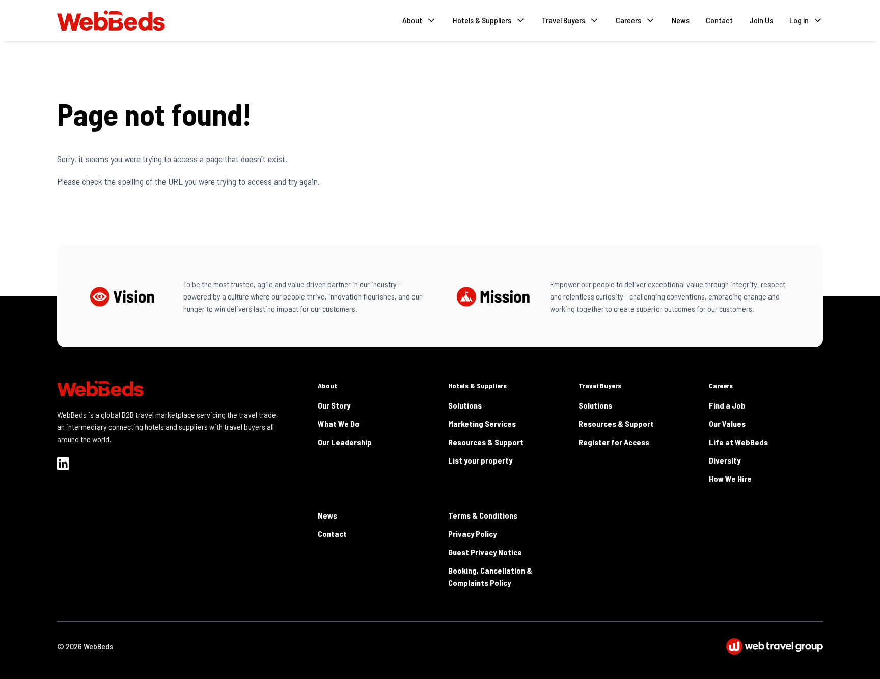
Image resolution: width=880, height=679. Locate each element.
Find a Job (727, 405)
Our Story (334, 405)
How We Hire (730, 478)
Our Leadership (345, 442)
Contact (719, 20)
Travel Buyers (600, 385)
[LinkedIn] (63, 463)
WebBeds (98, 646)
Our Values (727, 423)
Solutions (465, 405)
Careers (721, 385)
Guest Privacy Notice (485, 552)
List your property (480, 460)
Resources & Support (486, 442)
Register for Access (614, 442)
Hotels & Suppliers (477, 385)
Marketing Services (482, 423)
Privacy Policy (472, 533)
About (327, 385)
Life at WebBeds (738, 442)
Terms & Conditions (482, 515)
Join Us (761, 20)
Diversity (724, 460)
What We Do (339, 423)
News (681, 20)
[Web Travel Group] (774, 646)
